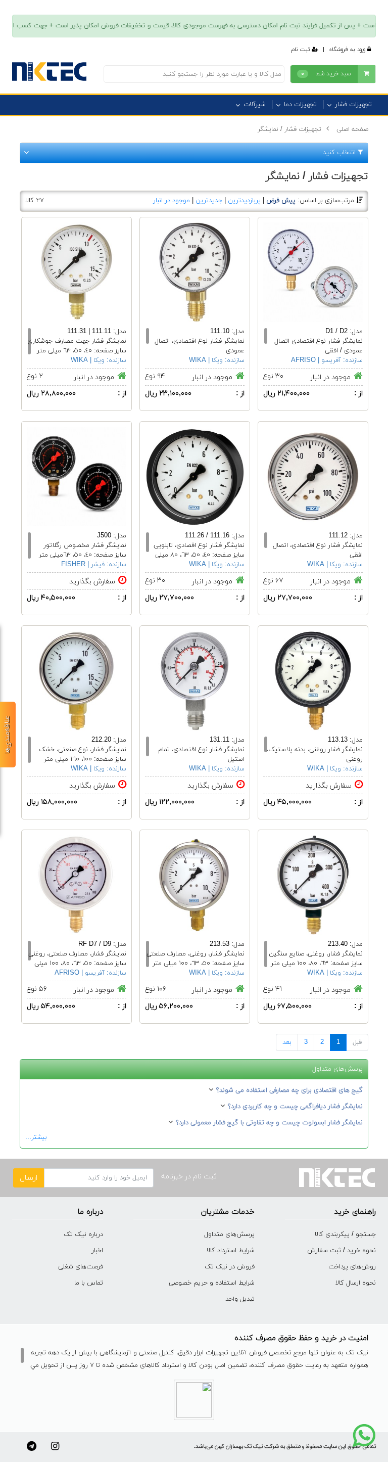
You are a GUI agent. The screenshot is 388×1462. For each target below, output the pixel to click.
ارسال (28, 1177)
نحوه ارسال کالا (355, 1283)
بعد (287, 1042)
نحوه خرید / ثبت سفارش (341, 1250)
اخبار (97, 1250)
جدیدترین (209, 200)
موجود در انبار (171, 200)
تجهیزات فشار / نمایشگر (289, 129)
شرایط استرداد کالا (231, 1250)
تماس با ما (88, 1283)
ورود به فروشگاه (348, 49)
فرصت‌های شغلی (80, 1266)
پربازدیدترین (244, 200)
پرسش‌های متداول (229, 1234)
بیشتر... (36, 1137)
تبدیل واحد (240, 1299)
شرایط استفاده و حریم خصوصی (212, 1283)
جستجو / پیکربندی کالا (345, 1234)
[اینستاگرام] (55, 1446)
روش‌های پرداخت (352, 1266)
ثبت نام (302, 49)
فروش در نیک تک (230, 1266)
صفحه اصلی (352, 129)
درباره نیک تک (83, 1234)
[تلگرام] (31, 1446)
